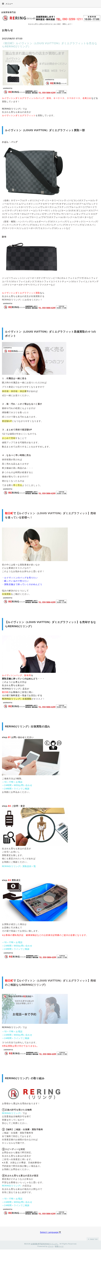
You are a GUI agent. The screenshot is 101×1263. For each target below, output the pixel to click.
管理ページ (59, 1246)
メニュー (9, 4)
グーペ (50, 1246)
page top (94, 1239)
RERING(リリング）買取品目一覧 (19, 866)
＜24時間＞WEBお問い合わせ (17, 785)
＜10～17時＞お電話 (12, 782)
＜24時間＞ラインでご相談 (15, 788)
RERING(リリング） (12, 1113)
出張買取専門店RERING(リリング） (45, 1244)
